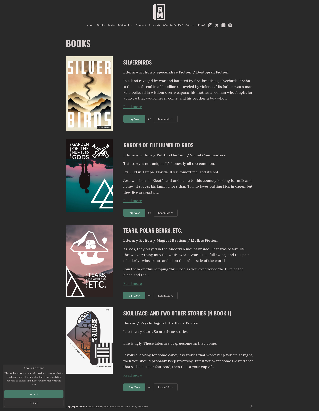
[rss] (252, 406)
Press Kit (154, 25)
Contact (141, 25)
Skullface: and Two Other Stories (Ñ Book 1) (177, 313)
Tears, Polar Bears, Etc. (152, 230)
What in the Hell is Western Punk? (184, 25)
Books (101, 25)
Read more (132, 106)
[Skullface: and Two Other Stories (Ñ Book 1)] (89, 340)
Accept (33, 394)
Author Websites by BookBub (131, 406)
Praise (111, 25)
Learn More (165, 119)
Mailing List (125, 25)
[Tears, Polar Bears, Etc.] (89, 261)
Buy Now (134, 119)
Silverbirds (137, 62)
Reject (34, 403)
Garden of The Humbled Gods (158, 145)
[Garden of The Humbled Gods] (89, 175)
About (91, 25)
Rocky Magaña (94, 406)
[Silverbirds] (89, 93)
